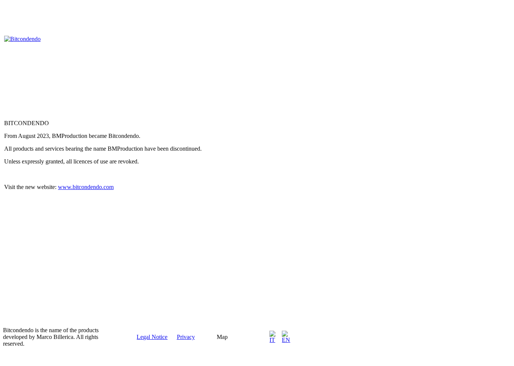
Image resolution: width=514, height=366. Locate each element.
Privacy (186, 337)
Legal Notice (152, 337)
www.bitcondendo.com (86, 187)
